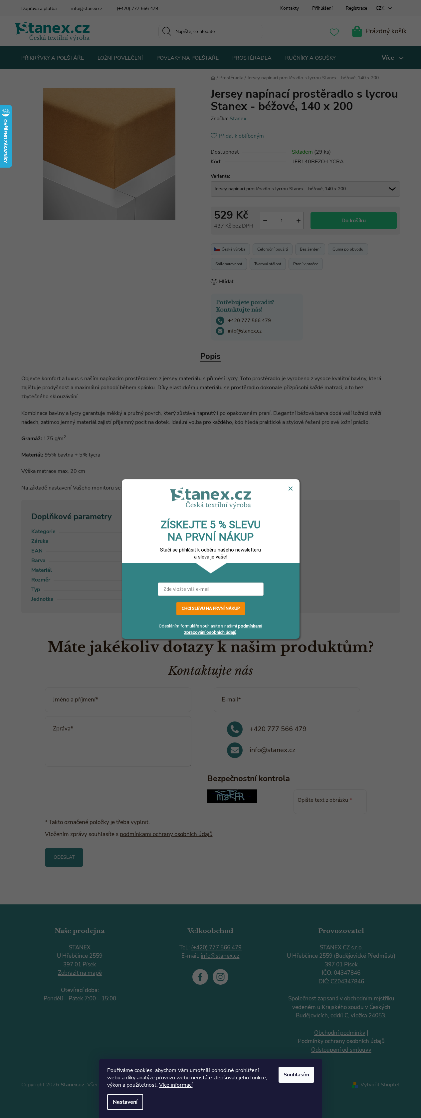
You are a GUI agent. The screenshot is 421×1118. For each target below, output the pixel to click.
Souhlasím (296, 1074)
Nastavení (125, 1102)
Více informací (176, 1085)
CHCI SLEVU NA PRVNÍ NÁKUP (211, 608)
